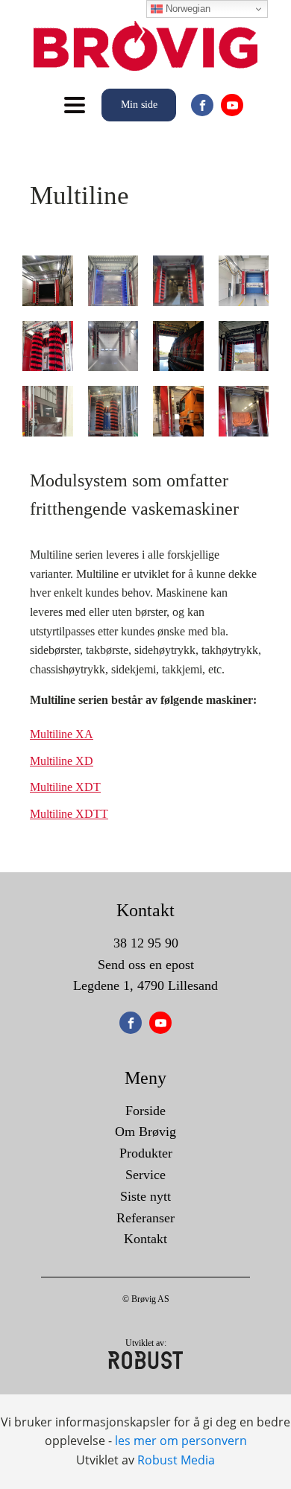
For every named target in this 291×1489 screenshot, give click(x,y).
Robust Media (176, 1460)
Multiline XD (61, 761)
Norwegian (186, 8)
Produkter (145, 1153)
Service (145, 1174)
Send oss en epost (146, 964)
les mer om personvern (181, 1440)
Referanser (145, 1217)
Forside (145, 1110)
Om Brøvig (145, 1131)
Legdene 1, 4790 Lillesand (145, 985)
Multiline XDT (65, 787)
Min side (139, 104)
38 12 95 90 (145, 943)
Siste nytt (145, 1196)
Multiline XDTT (69, 813)
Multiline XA (61, 734)
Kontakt (145, 1238)
